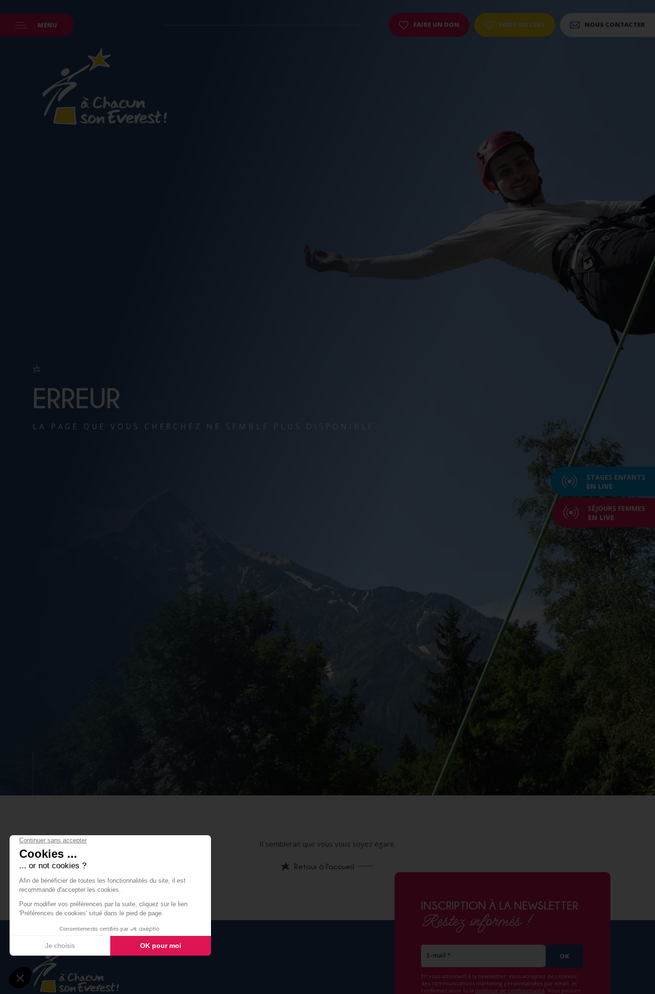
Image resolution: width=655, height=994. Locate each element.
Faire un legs (522, 24)
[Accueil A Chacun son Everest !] (104, 88)
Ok (564, 956)
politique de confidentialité (510, 990)
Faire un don (436, 24)
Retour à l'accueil (324, 866)
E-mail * (439, 955)
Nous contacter (615, 24)
